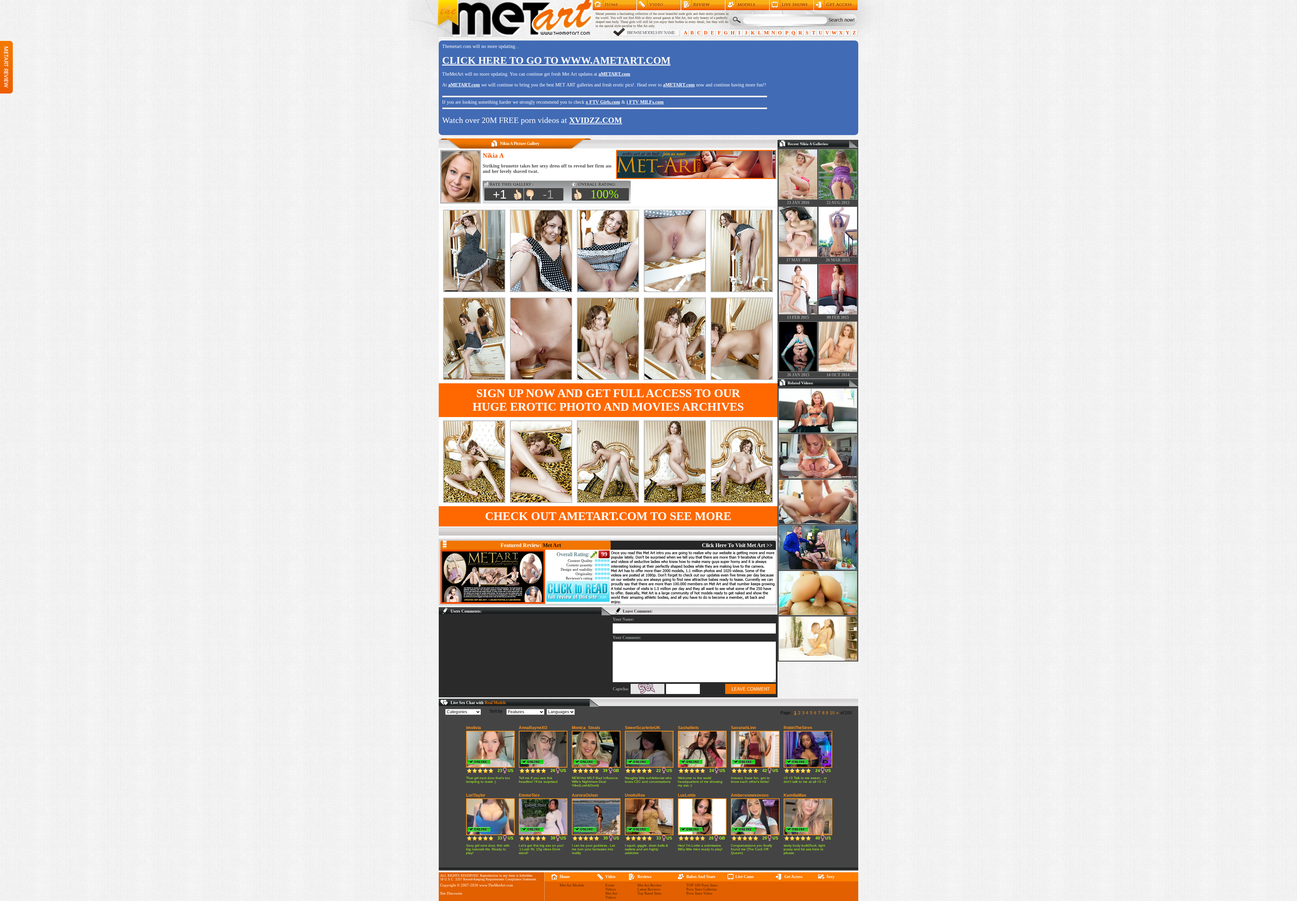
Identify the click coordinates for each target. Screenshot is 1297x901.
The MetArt (514, 18)
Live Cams (744, 876)
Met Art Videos (611, 895)
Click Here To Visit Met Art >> (737, 545)
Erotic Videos (610, 887)
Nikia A (493, 155)
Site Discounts (451, 893)
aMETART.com (614, 74)
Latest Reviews (648, 889)
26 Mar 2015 (838, 260)
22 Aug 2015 (837, 202)
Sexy (830, 876)
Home (614, 5)
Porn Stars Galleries (701, 889)
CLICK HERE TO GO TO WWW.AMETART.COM (556, 60)
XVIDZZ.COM (595, 120)
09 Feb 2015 (838, 317)
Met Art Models (747, 5)
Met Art (552, 545)
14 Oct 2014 (837, 374)
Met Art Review (703, 5)
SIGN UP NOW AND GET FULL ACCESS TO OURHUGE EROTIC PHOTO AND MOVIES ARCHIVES (608, 400)
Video (610, 876)
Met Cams (791, 5)
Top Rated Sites (649, 893)
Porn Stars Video (699, 893)
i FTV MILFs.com (645, 102)
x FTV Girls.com (603, 102)
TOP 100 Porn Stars (701, 885)
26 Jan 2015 (798, 374)
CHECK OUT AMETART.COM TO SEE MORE (608, 516)
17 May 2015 (798, 260)
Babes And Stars (700, 876)
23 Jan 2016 (798, 202)
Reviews (644, 876)
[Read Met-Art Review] (578, 600)
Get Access (836, 5)
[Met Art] (492, 577)
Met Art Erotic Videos (659, 5)
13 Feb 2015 (798, 317)
